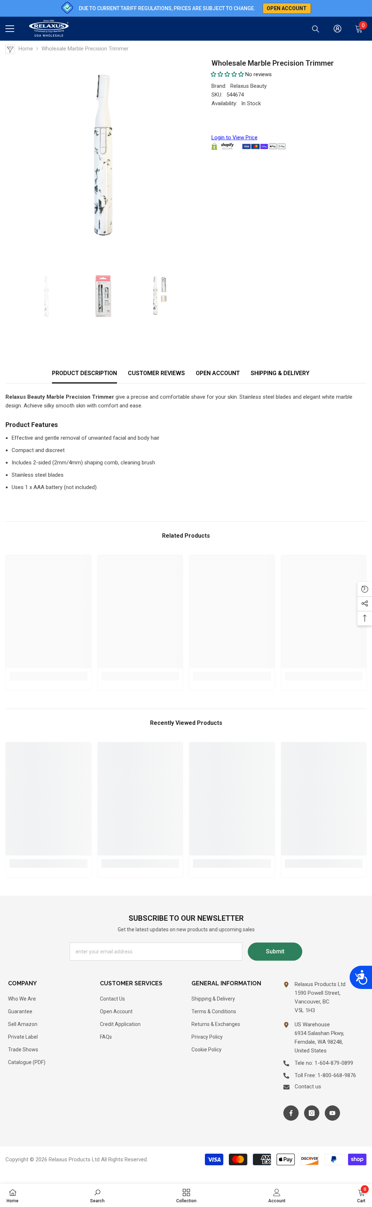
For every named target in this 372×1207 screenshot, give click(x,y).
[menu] (9, 28)
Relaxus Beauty (248, 86)
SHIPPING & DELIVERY (280, 373)
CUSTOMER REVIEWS (156, 373)
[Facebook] (291, 1113)
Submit (275, 951)
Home (26, 48)
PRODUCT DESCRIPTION (84, 373)
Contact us (308, 1086)
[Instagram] (311, 1113)
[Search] (315, 29)
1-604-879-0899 (334, 1063)
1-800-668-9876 (337, 1075)
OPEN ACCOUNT (218, 373)
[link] (48, 676)
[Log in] (337, 28)
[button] (227, 74)
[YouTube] (332, 1113)
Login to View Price (234, 137)
